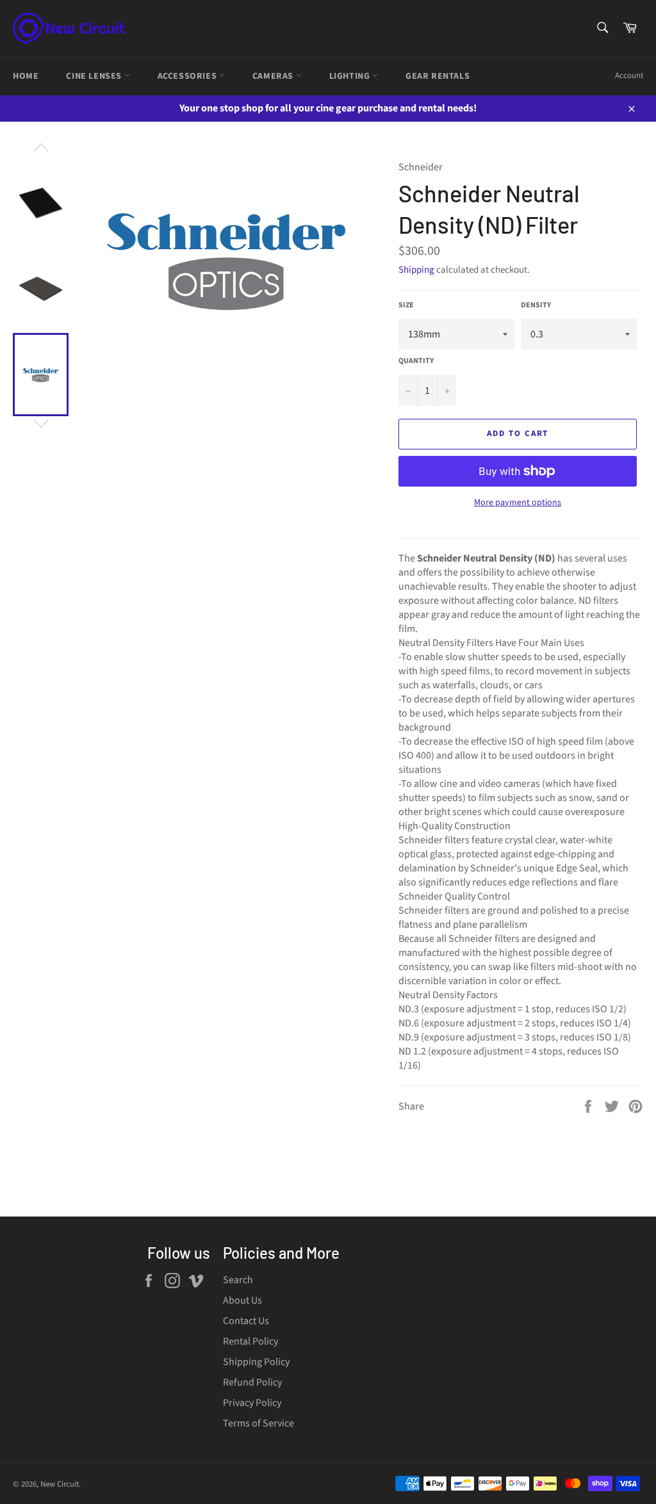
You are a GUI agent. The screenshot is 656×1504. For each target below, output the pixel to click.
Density (536, 305)
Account (629, 75)
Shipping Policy (256, 1362)
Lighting (350, 76)
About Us (242, 1300)
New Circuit (59, 1484)
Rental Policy (250, 1341)
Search (238, 1280)
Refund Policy (252, 1382)
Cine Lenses (95, 76)
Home (25, 76)
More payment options (517, 503)
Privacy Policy (252, 1403)
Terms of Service (258, 1423)
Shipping (416, 270)
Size (406, 305)
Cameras (274, 76)
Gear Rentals (438, 76)
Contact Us (246, 1321)
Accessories (188, 76)
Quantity (416, 361)
